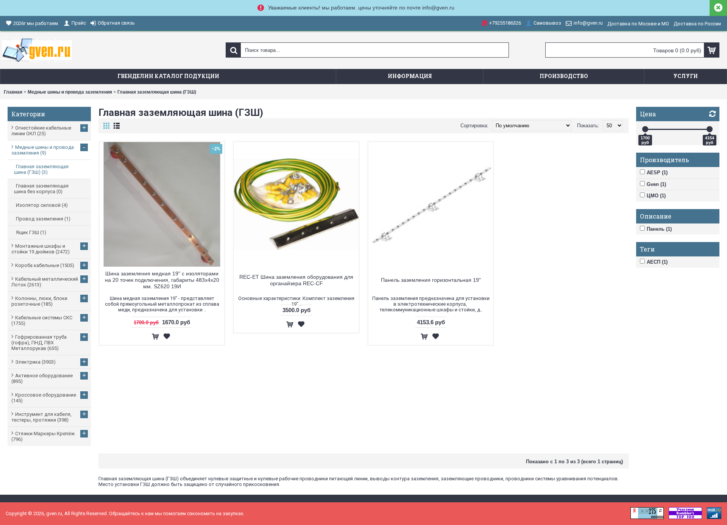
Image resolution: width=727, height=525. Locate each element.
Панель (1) (659, 229)
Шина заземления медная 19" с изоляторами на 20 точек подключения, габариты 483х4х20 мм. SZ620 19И (162, 279)
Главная (13, 92)
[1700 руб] (645, 129)
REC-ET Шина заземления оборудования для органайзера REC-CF (296, 280)
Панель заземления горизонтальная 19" (431, 280)
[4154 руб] (710, 129)
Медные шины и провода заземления (70, 92)
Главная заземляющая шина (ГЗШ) (156, 92)
